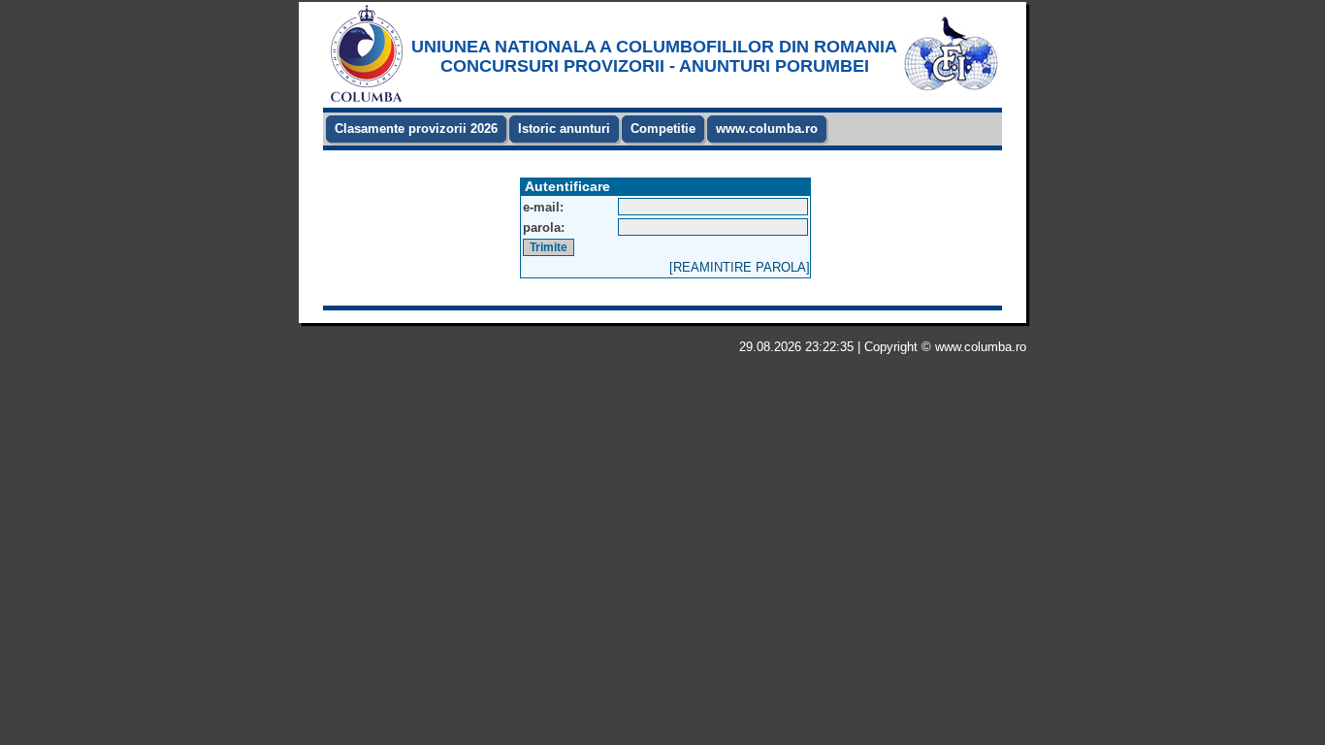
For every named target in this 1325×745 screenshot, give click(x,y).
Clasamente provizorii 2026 (416, 128)
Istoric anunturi (564, 128)
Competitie (662, 128)
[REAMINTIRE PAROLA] (739, 267)
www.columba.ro (767, 128)
